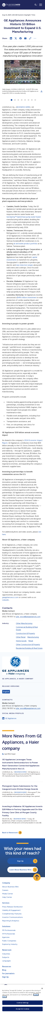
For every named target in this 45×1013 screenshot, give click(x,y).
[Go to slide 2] (15, 100)
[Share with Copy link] (30, 38)
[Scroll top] (37, 877)
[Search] (36, 5)
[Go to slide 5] (25, 100)
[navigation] (40, 5)
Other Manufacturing (24, 623)
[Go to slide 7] (32, 100)
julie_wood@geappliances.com (28, 617)
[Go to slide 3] (18, 100)
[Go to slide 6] (28, 100)
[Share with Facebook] (20, 38)
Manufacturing (33, 637)
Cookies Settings (22, 1003)
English (6, 692)
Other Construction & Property (28, 644)
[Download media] (41, 91)
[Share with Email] (25, 38)
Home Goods (21, 641)
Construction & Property (25, 633)
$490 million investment (26, 297)
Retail (31, 641)
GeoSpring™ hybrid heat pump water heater (24, 217)
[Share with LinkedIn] (11, 38)
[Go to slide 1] (11, 100)
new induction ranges (24, 265)
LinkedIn (5, 600)
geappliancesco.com (10, 597)
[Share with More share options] (35, 38)
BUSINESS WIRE (23, 107)
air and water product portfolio (25, 243)
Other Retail (20, 637)
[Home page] (11, 4)
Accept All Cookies (22, 1009)
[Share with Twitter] (15, 38)
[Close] (42, 988)
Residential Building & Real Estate (29, 648)
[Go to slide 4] (21, 100)
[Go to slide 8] (35, 100)
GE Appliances (10, 718)
